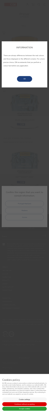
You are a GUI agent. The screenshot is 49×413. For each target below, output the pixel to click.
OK (24, 79)
